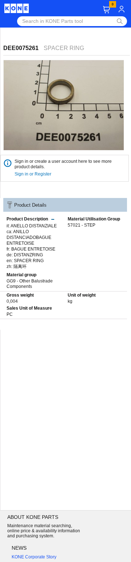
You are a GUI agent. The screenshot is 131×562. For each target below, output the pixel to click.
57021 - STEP (81, 225)
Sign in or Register (33, 174)
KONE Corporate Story (34, 556)
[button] (106, 9)
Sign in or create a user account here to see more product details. (63, 164)
